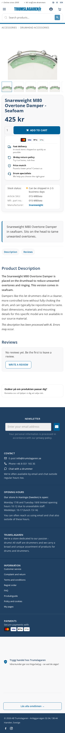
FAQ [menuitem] (6, 590)
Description (10, 251)
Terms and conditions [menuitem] (15, 579)
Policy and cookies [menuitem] (13, 601)
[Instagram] (11, 728)
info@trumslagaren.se (28, 458)
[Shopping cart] (59, 9)
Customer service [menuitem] (12, 569)
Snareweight (36, 205)
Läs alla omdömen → (32, 706)
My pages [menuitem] (9, 606)
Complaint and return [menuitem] (15, 574)
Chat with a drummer (21, 468)
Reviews (28, 251)
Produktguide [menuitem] (11, 595)
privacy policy (44, 437)
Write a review (18, 364)
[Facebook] (5, 728)
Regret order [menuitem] (10, 585)
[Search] (57, 17)
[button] (4, 9)
